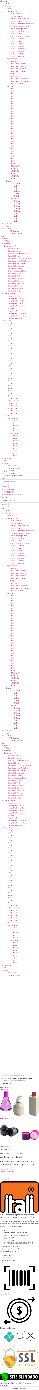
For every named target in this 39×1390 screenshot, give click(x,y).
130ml (12, 93)
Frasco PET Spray (16, 21)
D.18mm (17, 201)
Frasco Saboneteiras (16, 16)
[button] (19, 236)
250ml (12, 113)
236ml (12, 108)
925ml (12, 161)
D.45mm (17, 211)
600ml (12, 151)
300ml (12, 128)
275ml (12, 121)
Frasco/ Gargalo (15, 183)
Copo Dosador (14, 76)
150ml (12, 98)
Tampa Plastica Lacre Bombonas (20, 81)
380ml (12, 138)
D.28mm (17, 206)
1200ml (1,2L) (14, 168)
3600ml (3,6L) (14, 171)
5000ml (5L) (14, 178)
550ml (12, 148)
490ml (12, 143)
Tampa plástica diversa (17, 84)
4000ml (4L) (14, 173)
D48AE (16, 196)
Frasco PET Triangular (17, 51)
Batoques (13, 74)
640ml (12, 156)
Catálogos (9, 223)
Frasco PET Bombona (17, 54)
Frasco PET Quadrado (17, 46)
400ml (12, 141)
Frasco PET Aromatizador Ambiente (22, 24)
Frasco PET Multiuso (17, 56)
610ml (12, 153)
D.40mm (17, 208)
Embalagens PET (11, 11)
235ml (12, 106)
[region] (19, 1010)
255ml (12, 116)
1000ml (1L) (14, 163)
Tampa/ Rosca (14, 198)
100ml (12, 88)
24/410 (16, 186)
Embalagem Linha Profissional (20, 26)
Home (8, 4)
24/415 (16, 188)
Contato (8, 228)
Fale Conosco (14, 231)
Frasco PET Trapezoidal (18, 49)
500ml (12, 146)
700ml (12, 158)
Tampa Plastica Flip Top (18, 64)
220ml (12, 103)
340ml (12, 133)
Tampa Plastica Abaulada (18, 71)
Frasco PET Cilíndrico (17, 39)
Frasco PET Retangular (17, 44)
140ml (12, 96)
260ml (12, 118)
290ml (12, 126)
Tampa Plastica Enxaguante (19, 79)
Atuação (8, 9)
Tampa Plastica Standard (18, 69)
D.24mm (17, 203)
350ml (12, 136)
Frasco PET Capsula (16, 34)
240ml (12, 111)
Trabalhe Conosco (16, 233)
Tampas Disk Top (15, 61)
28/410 (16, 221)
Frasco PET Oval (15, 41)
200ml (12, 101)
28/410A (17, 191)
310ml (12, 131)
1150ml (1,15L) (15, 166)
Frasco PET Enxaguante (18, 31)
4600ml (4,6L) (14, 176)
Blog (7, 226)
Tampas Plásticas (11, 59)
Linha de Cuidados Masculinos (20, 19)
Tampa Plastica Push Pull (18, 66)
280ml (12, 123)
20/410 (16, 213)
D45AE (16, 193)
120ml (12, 91)
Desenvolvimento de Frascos (19, 36)
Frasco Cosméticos (16, 14)
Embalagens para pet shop (18, 29)
